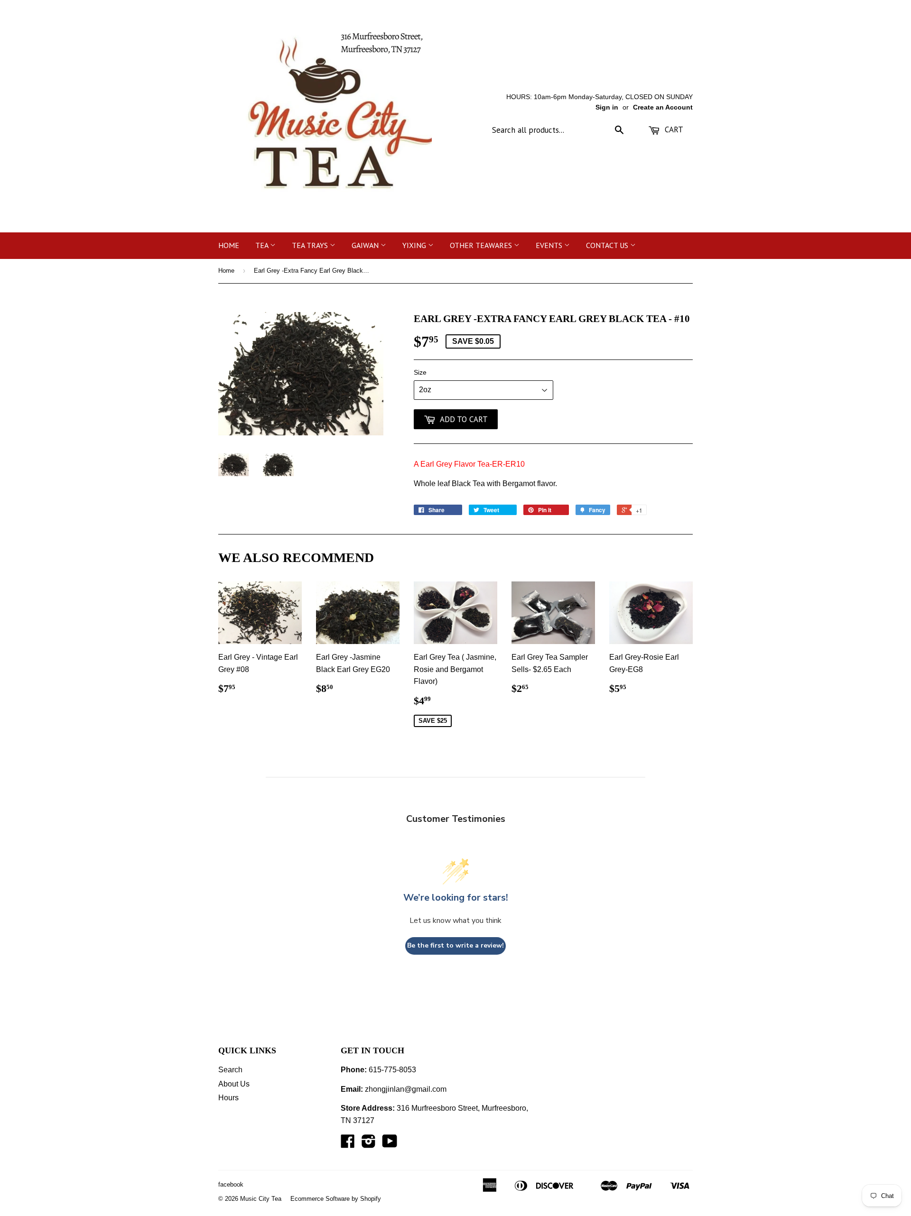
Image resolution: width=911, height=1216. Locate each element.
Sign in (606, 107)
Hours (228, 1098)
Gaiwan (366, 245)
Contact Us (608, 245)
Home (228, 245)
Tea (262, 245)
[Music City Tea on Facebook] (348, 1144)
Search (230, 1070)
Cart (672, 129)
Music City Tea (260, 1198)
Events (550, 245)
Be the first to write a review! (455, 945)
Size (420, 372)
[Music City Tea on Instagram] (369, 1144)
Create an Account (663, 107)
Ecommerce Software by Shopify (335, 1198)
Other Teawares (482, 245)
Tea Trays (311, 245)
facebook (230, 1184)
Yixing (415, 245)
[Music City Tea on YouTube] (389, 1144)
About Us (234, 1084)
